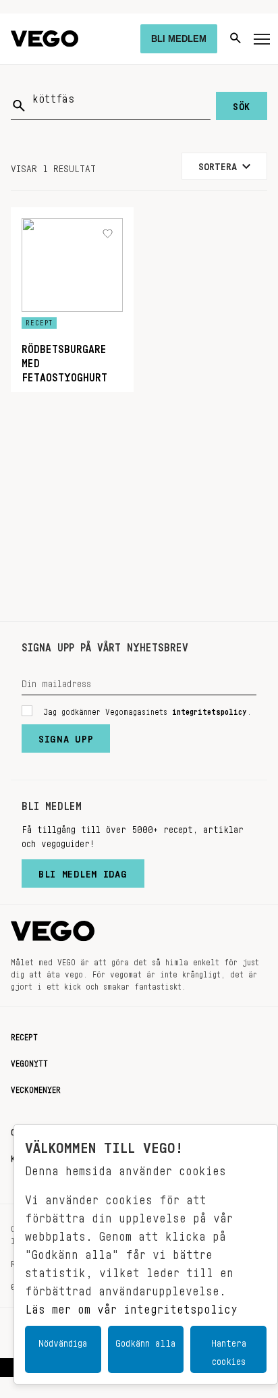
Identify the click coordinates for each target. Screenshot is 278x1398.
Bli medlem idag (83, 871)
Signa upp (65, 736)
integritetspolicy (209, 709)
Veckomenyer (36, 1087)
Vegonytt (29, 1061)
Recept (24, 1035)
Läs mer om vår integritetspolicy (131, 1305)
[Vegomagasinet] (44, 38)
